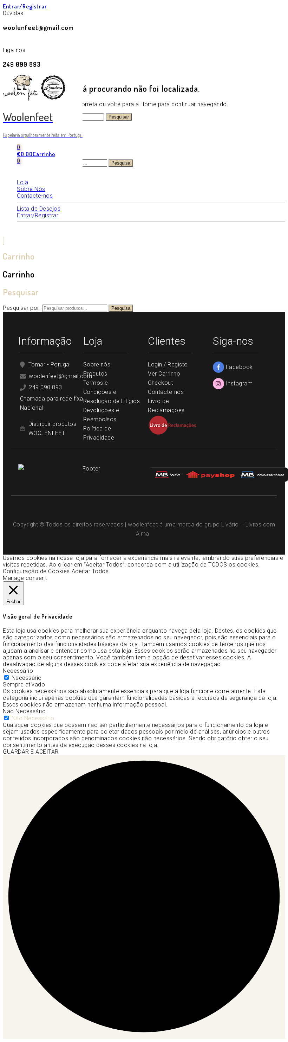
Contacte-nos (166, 392)
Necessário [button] (18, 670)
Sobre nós (97, 364)
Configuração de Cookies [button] (36, 571)
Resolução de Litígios (111, 401)
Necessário (27, 678)
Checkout (160, 382)
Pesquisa (120, 163)
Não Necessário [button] (24, 711)
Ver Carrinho (164, 373)
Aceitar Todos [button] (90, 571)
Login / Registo (168, 364)
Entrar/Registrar (25, 6)
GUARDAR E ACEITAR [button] (31, 751)
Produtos (95, 373)
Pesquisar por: (21, 308)
